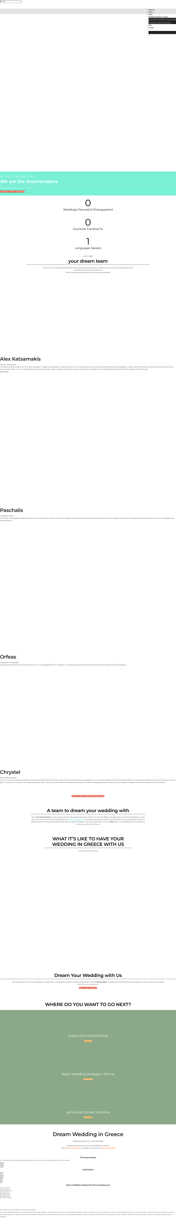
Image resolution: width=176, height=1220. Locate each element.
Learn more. (4, 371)
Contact (151, 27)
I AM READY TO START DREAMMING (12, 191)
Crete (1, 1179)
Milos (1, 1182)
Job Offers (2, 1165)
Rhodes (1, 1180)
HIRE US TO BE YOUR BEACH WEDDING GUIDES (88, 796)
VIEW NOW (88, 1041)
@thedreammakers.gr (74, 1148)
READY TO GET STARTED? (88, 988)
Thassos (2, 1172)
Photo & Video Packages (159, 22)
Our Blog (1, 1166)
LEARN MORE (88, 1079)
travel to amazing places (76, 819)
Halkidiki (2, 1175)
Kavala (1, 1173)
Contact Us (2, 1162)
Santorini (2, 1176)
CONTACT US (88, 1117)
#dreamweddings (108, 1148)
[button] (149, 35)
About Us (2, 1163)
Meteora (1, 1178)
